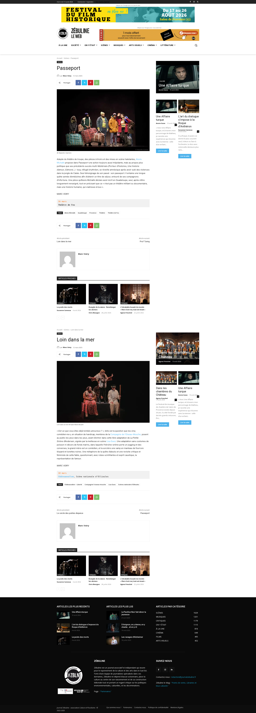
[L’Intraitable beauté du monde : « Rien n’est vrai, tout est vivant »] (135, 294)
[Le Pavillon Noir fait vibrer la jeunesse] (112, 615)
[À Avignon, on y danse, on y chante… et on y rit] (112, 627)
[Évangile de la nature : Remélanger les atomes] (103, 294)
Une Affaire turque (163, 118)
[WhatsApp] (96, 82)
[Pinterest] (90, 82)
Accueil (59, 58)
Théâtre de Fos (113, 213)
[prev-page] (58, 317)
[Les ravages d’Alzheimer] (112, 640)
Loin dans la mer (64, 241)
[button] (196, 45)
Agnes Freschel (126, 313)
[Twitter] (197, 1)
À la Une (162, 81)
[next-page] (62, 317)
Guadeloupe (82, 213)
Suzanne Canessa (64, 310)
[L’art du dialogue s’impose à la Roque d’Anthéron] (188, 106)
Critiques (61, 303)
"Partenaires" (105, 691)
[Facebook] (190, 1)
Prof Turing (145, 241)
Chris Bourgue (94, 313)
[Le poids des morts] (71, 294)
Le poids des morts (64, 307)
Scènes (66, 58)
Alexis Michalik (70, 213)
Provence (92, 213)
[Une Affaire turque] (177, 77)
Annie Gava (160, 123)
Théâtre (102, 213)
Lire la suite (162, 151)
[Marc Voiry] (58, 76)
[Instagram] (193, 1)
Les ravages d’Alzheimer (132, 637)
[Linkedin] (171, 669)
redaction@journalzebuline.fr (183, 677)
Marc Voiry (67, 76)
